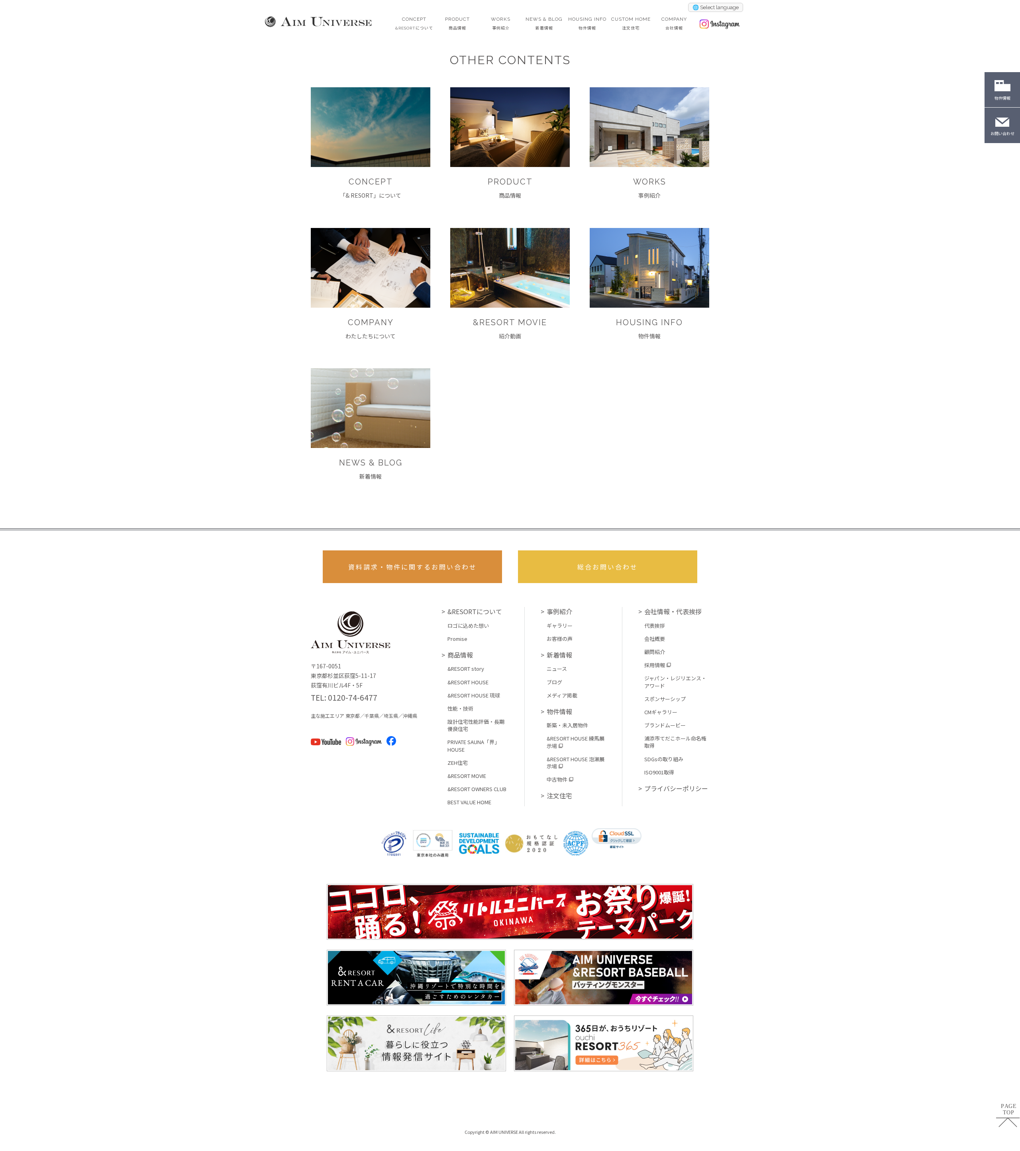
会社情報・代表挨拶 (673, 611)
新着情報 (559, 654)
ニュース (557, 668)
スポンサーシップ (665, 699)
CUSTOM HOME (631, 23)
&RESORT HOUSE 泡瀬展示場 (575, 763)
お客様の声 (560, 638)
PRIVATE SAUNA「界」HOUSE (473, 746)
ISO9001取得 (659, 772)
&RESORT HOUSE (467, 682)
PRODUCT (457, 23)
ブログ (554, 682)
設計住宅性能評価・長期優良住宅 (475, 725)
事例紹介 (559, 611)
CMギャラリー (660, 712)
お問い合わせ (1002, 133)
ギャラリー (560, 625)
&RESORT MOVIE (466, 776)
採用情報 (654, 665)
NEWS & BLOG (544, 23)
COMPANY (674, 23)
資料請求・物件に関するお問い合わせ (412, 567)
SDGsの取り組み (663, 759)
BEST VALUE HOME (469, 802)
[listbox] (715, 7)
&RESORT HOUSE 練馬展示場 (575, 742)
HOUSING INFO (587, 23)
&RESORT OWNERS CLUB (476, 789)
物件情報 (559, 711)
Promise (457, 638)
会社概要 (654, 638)
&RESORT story (465, 668)
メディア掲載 (562, 695)
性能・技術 (460, 708)
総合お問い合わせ (607, 567)
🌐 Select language (715, 7)
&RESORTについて (474, 611)
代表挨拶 (654, 625)
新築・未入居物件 (567, 725)
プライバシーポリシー (676, 788)
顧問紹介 (654, 652)
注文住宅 (559, 795)
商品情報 (460, 654)
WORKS (500, 23)
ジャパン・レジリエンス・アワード (675, 682)
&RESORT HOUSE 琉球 (473, 695)
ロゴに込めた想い (468, 625)
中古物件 (557, 779)
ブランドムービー (665, 725)
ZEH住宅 (457, 762)
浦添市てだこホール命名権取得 (675, 742)
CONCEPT (414, 23)
